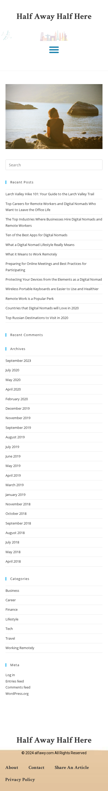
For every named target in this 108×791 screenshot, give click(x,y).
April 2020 (13, 389)
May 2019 (13, 465)
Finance (12, 609)
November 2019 (18, 417)
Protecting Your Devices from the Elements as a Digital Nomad (54, 279)
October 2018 (16, 513)
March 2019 (15, 484)
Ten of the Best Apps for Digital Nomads (36, 235)
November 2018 (18, 504)
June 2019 (13, 456)
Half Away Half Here (54, 16)
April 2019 (13, 475)
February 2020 (17, 399)
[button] (54, 50)
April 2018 (13, 561)
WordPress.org (17, 693)
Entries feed (15, 681)
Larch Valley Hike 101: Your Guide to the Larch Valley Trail (50, 194)
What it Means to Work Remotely (31, 254)
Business (12, 590)
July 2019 (12, 446)
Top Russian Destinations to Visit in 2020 (37, 317)
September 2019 (18, 427)
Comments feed (18, 687)
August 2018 (15, 532)
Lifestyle (12, 619)
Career (11, 600)
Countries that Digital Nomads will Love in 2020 (42, 308)
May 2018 (13, 551)
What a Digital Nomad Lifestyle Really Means (40, 244)
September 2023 (18, 360)
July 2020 (12, 370)
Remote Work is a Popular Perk (30, 298)
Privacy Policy (20, 780)
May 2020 (13, 379)
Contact (36, 767)
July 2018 (12, 542)
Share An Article (72, 767)
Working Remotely (20, 647)
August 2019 (15, 437)
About (11, 767)
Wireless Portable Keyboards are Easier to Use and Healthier (52, 288)
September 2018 (18, 523)
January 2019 (15, 494)
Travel (10, 638)
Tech (9, 628)
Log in (10, 674)
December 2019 (18, 408)
